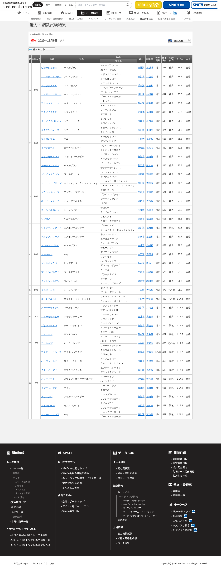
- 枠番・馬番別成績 (126, 538)
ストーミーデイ (49, 370)
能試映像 (179, 41)
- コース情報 (122, 543)
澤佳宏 (149, 325)
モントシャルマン (50, 281)
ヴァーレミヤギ (49, 67)
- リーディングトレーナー (133, 504)
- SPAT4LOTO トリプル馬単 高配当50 (30, 545)
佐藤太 (149, 352)
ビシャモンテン (49, 387)
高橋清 (149, 174)
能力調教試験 (146, 18)
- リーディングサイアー (132, 508)
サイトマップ (38, 563)
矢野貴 (141, 156)
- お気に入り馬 (179, 520)
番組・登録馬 (141, 12)
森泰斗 (141, 218)
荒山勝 (149, 218)
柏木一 (149, 405)
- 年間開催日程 (179, 459)
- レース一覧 (16, 468)
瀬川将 (141, 76)
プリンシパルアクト (51, 272)
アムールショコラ (50, 414)
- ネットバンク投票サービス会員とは (81, 478)
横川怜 (141, 94)
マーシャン (46, 254)
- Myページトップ (180, 511)
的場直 (149, 94)
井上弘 (149, 76)
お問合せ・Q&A (21, 563)
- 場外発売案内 (179, 467)
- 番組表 (175, 491)
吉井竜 (149, 334)
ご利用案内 (197, 12)
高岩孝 (149, 316)
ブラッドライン (49, 325)
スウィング (46, 396)
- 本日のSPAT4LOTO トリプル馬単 (28, 535)
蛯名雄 (149, 103)
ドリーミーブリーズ (51, 183)
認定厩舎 (130, 18)
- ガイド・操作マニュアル (75, 506)
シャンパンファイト (51, 227)
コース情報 (185, 18)
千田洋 (141, 85)
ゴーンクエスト (49, 299)
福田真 (149, 227)
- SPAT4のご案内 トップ (74, 468)
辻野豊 (149, 299)
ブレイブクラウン (50, 174)
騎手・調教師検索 (55, 18)
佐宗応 (149, 147)
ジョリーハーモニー (51, 94)
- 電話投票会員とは (71, 483)
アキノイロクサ (49, 112)
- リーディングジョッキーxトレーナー (139, 515)
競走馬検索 (36, 18)
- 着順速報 (15, 507)
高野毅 (149, 138)
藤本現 (141, 103)
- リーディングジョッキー (133, 500)
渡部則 (149, 343)
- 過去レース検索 (125, 478)
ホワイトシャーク (50, 201)
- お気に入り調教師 (181, 530)
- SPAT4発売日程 (70, 511)
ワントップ (46, 343)
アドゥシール (48, 405)
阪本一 (149, 165)
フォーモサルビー (50, 316)
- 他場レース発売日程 (182, 471)
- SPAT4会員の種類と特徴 (75, 473)
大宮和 (149, 201)
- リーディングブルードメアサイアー (139, 511)
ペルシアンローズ (50, 236)
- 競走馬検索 (123, 468)
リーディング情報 (112, 18)
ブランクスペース (50, 192)
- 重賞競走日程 (179, 463)
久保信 (149, 361)
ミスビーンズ (48, 290)
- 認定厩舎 (121, 519)
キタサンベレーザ (50, 130)
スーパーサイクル (50, 307)
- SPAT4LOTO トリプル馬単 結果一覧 (30, 540)
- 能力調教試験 (124, 533)
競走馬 (38, 4)
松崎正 (141, 121)
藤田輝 (149, 112)
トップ (26, 12)
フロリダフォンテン (51, 76)
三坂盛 (149, 67)
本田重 (141, 254)
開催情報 (47, 12)
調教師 (58, 4)
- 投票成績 (176, 516)
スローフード (48, 379)
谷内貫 (141, 201)
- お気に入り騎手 (180, 525)
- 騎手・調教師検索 (126, 473)
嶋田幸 (149, 281)
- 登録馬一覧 (178, 495)
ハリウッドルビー (50, 361)
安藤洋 (141, 112)
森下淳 (149, 183)
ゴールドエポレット (51, 210)
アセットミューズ (50, 103)
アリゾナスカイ (49, 85)
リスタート (46, 334)
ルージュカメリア (50, 165)
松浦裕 (149, 245)
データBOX (92, 12)
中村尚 (141, 343)
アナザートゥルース (51, 352)
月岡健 (149, 307)
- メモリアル (123, 491)
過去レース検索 (76, 18)
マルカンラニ (48, 138)
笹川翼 (141, 130)
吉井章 (141, 245)
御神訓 (141, 67)
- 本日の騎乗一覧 (19, 521)
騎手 (48, 4)
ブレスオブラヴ (49, 263)
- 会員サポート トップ (73, 501)
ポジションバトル (50, 245)
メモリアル (94, 18)
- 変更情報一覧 (18, 502)
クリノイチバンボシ (51, 121)
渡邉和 (149, 85)
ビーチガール (48, 147)
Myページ (167, 12)
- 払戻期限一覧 (179, 475)
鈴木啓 (149, 121)
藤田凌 (141, 165)
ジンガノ (45, 218)
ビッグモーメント (50, 156)
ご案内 (51, 563)
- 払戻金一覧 (16, 511)
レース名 (69, 4)
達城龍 (141, 147)
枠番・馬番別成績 (166, 18)
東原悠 (141, 405)
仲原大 (141, 138)
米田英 (149, 130)
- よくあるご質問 (70, 487)
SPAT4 (69, 12)
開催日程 (116, 12)
